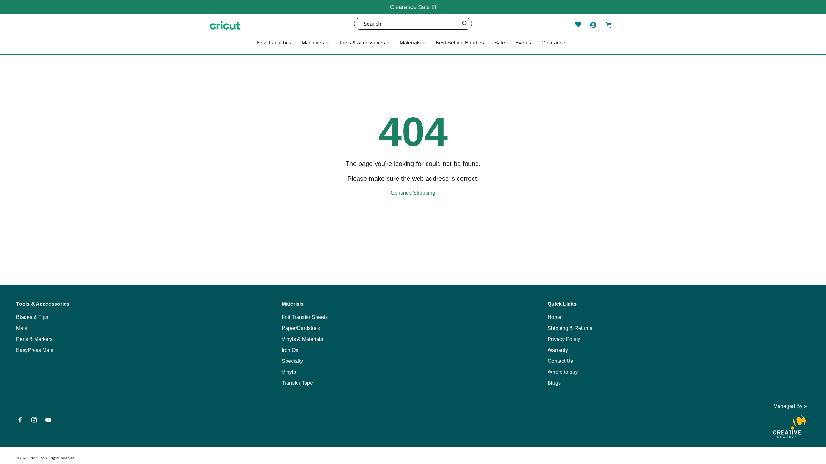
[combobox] (413, 24)
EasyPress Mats (34, 350)
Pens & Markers (34, 339)
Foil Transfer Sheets (305, 317)
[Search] (465, 24)
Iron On (290, 350)
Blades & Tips (32, 317)
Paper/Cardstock (301, 328)
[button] (315, 43)
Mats (21, 328)
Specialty (292, 361)
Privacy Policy (564, 339)
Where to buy (563, 372)
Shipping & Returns (570, 328)
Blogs (554, 383)
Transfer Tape (297, 383)
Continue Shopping (413, 193)
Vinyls (289, 372)
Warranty (558, 350)
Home (554, 317)
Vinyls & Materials (302, 339)
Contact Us (560, 361)
